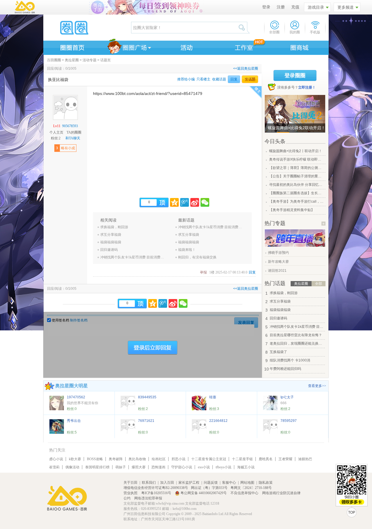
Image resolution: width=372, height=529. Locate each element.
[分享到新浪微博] (194, 202)
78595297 (288, 421)
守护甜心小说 (181, 467)
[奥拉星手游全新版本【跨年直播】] (295, 245)
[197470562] (56, 403)
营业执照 (131, 493)
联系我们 (149, 483)
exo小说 (204, 467)
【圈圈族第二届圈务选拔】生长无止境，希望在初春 (296, 193)
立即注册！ (307, 87)
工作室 (242, 47)
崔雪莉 (54, 467)
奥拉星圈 (72, 60)
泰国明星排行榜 (97, 467)
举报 (203, 272)
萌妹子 (120, 467)
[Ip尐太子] (270, 403)
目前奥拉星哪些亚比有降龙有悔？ (296, 335)
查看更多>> (317, 386)
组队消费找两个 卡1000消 (290, 360)
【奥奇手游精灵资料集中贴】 (291, 210)
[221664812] (199, 426)
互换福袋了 (278, 352)
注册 (281, 7)
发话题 (250, 79)
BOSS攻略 (95, 459)
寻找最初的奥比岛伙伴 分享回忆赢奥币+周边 (296, 185)
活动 (185, 47)
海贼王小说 (246, 467)
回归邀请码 (109, 250)
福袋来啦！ (187, 250)
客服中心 (229, 483)
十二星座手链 (242, 459)
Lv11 (56, 126)
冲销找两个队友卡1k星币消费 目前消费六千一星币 (132, 257)
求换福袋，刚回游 (114, 227)
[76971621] (128, 426)
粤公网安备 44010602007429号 (204, 493)
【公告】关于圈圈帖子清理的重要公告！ (296, 176)
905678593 (70, 126)
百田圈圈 (54, 60)
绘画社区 (159, 459)
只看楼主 (203, 79)
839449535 (147, 397)
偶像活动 (72, 467)
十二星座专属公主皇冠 (208, 459)
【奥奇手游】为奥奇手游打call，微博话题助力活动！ (296, 201)
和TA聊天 (72, 138)
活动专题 (89, 60)
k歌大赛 (75, 459)
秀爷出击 (74, 421)
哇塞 (212, 397)
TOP (351, 512)
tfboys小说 (223, 467)
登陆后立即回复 (152, 348)
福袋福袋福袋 (110, 242)
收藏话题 (219, 79)
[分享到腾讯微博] (184, 202)
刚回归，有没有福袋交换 (197, 257)
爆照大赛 (139, 467)
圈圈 (86, 28)
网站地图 (247, 483)
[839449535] (128, 403)
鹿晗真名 (266, 459)
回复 (233, 79)
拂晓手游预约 (278, 253)
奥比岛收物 (137, 459)
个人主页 (56, 132)
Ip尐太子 (287, 397)
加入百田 (167, 483)
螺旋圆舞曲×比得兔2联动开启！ (296, 127)
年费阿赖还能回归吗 (285, 369)
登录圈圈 (295, 75)
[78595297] (270, 426)
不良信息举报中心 (244, 493)
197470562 (76, 397)
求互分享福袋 (110, 235)
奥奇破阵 (116, 459)
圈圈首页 (71, 47)
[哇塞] (199, 403)
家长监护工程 (188, 483)
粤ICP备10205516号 (156, 493)
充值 (295, 7)
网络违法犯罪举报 (148, 498)
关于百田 (130, 483)
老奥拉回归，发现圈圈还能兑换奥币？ (297, 343)
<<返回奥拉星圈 (245, 68)
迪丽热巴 (305, 459)
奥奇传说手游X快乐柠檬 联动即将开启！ (296, 159)
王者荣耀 (285, 459)
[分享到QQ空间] (174, 202)
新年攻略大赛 (278, 262)
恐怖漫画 (158, 467)
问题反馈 (211, 483)
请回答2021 (277, 271)
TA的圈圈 (74, 132)
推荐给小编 (186, 79)
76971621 (146, 421)
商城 (299, 47)
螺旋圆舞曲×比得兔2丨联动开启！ (295, 151)
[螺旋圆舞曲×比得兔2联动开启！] (295, 114)
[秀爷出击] (56, 426)
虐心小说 (56, 459)
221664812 (218, 421)
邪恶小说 (178, 459)
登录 (266, 7)
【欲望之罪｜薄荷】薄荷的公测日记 (296, 168)
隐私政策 (266, 483)
